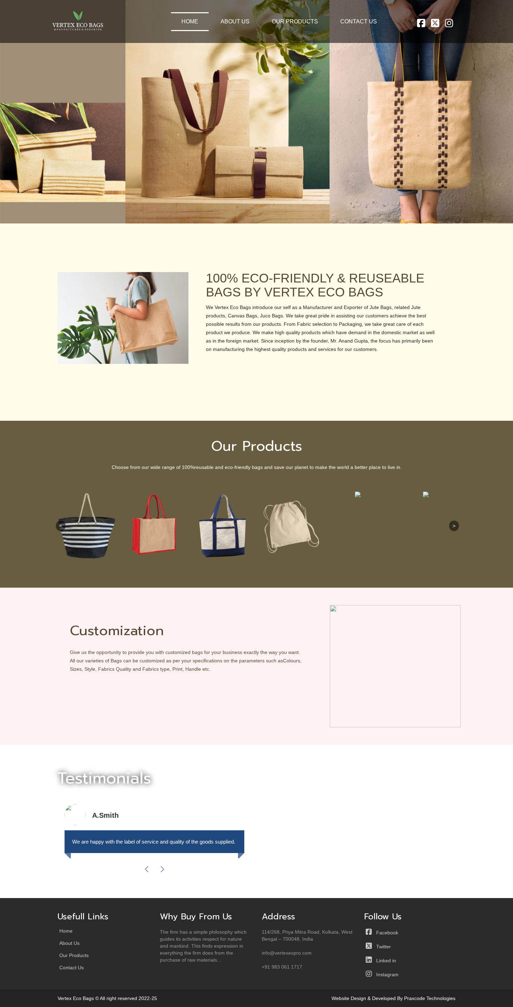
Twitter (381, 946)
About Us (235, 21)
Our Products (295, 21)
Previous (36, 134)
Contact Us (71, 967)
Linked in (384, 960)
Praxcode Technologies (429, 998)
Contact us (358, 21)
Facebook (385, 932)
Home (189, 21)
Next (477, 134)
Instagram (385, 974)
